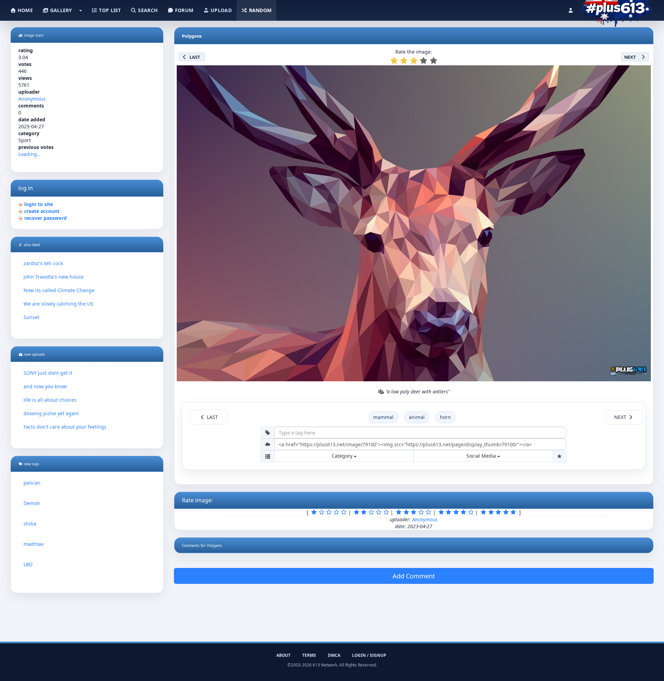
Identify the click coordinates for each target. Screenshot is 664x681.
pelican (32, 482)
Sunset (31, 317)
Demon (32, 503)
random (259, 10)
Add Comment (414, 576)
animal (417, 417)
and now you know (45, 386)
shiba (30, 523)
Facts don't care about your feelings (65, 426)
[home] (616, 8)
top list (109, 10)
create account (41, 211)
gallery (60, 10)
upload (220, 10)
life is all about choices (50, 400)
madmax (34, 544)
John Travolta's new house (54, 276)
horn (445, 417)
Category (343, 456)
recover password (45, 218)
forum (184, 10)
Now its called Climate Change (59, 290)
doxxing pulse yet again (51, 413)
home (24, 10)
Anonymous (32, 98)
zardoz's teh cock (43, 263)
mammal (383, 417)
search (147, 10)
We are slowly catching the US (58, 303)
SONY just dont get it (48, 373)
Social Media (482, 456)
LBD (28, 564)
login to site (38, 204)
